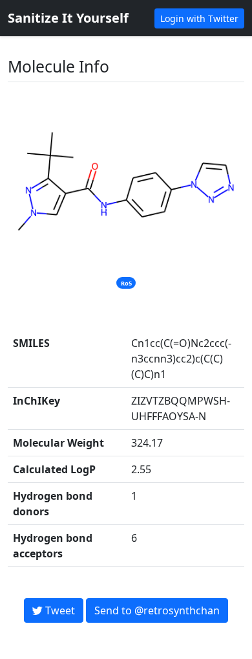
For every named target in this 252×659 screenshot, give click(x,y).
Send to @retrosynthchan (157, 610)
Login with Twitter (199, 18)
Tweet (59, 610)
